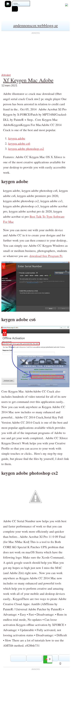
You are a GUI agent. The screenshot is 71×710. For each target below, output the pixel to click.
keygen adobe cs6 (19, 143)
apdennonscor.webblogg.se (35, 25)
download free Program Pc (46, 256)
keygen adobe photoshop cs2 (26, 148)
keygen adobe (16, 138)
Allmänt (6, 75)
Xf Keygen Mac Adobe (28, 80)
